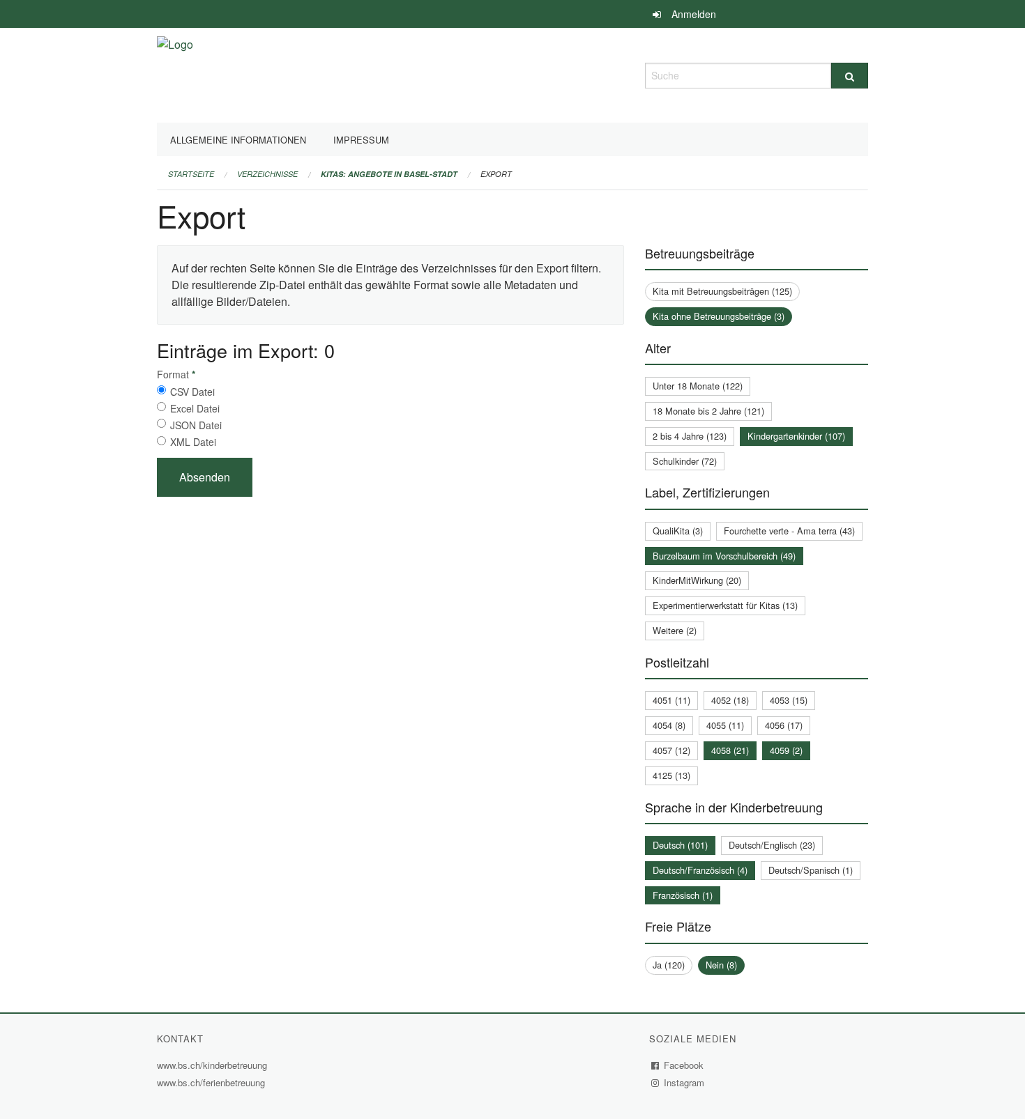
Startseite (191, 174)
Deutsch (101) (680, 844)
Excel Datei (195, 408)
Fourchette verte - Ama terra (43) (789, 530)
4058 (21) (730, 750)
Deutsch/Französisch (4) (700, 870)
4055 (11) (725, 725)
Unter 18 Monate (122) (698, 385)
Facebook (684, 1065)
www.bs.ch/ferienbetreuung (212, 1082)
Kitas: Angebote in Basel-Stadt (389, 174)
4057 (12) (671, 750)
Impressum (361, 139)
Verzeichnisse (267, 174)
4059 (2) (786, 750)
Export (496, 174)
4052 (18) (730, 700)
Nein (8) (721, 964)
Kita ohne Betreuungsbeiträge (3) (718, 316)
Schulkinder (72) (685, 461)
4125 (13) (671, 775)
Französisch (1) (683, 895)
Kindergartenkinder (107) (796, 435)
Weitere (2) (675, 630)
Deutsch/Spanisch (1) (810, 870)
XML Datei (193, 442)
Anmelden (693, 14)
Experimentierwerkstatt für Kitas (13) (725, 605)
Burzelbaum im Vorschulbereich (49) (724, 555)
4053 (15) (788, 700)
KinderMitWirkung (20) (697, 580)
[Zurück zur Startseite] (175, 73)
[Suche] (849, 75)
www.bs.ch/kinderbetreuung (214, 1065)
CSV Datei (192, 392)
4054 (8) (669, 725)
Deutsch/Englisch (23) (772, 844)
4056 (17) (784, 725)
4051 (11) (671, 700)
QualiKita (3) (678, 530)
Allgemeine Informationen (238, 139)
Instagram (684, 1082)
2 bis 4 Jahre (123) (690, 435)
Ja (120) (669, 964)
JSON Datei (196, 425)
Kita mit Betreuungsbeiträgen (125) (722, 291)
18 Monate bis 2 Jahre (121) (708, 410)
